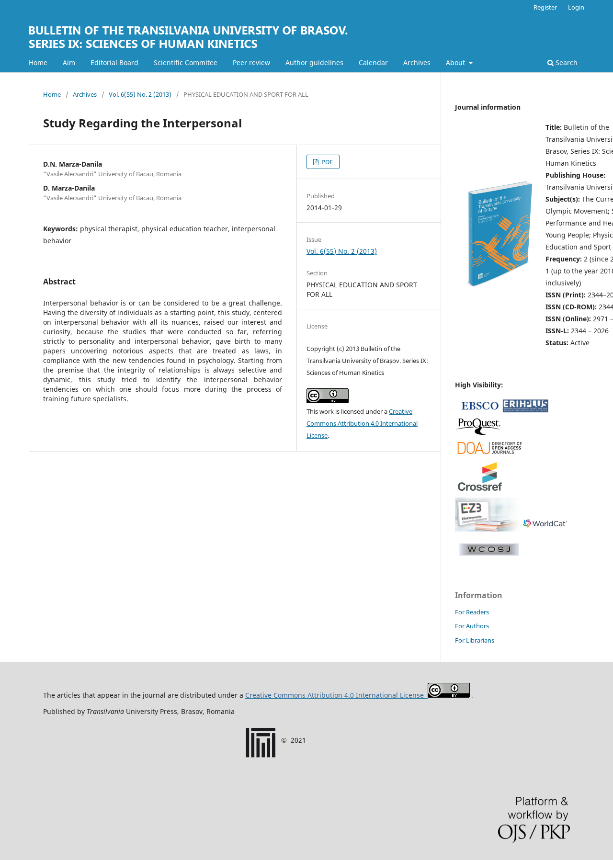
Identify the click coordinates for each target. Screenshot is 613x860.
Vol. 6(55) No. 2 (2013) (140, 94)
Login (576, 7)
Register (545, 7)
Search (566, 62)
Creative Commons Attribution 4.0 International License (362, 423)
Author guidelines (314, 62)
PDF (326, 162)
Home (38, 62)
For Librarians (474, 640)
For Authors (472, 626)
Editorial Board (114, 62)
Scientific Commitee (185, 62)
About (456, 62)
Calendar (373, 62)
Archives (417, 62)
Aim (69, 62)
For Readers (472, 612)
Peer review (251, 62)
